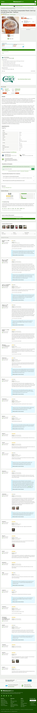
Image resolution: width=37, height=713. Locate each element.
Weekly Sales (12, 702)
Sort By (3, 232)
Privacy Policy (7, 709)
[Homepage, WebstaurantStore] (18, 1)
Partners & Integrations (4, 705)
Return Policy (23, 706)
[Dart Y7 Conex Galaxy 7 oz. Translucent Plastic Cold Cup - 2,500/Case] (6, 91)
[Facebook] (6, 695)
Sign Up (29, 680)
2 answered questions (12, 14)
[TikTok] (8, 695)
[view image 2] (8, 227)
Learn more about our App (28, 686)
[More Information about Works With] (5, 86)
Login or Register (18, 218)
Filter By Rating (27, 232)
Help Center (33, 700)
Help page (29, 486)
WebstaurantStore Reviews (14, 705)
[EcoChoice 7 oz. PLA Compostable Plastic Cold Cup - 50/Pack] (16, 91)
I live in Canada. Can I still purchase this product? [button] (11, 176)
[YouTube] (4, 695)
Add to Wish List (28, 29)
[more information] (13, 58)
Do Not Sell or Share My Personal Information (26, 709)
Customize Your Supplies (4, 703)
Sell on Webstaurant (23, 705)
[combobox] (18, 4)
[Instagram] (1, 695)
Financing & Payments (24, 703)
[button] (8, 35)
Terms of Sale (3, 709)
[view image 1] (4, 227)
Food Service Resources (14, 704)
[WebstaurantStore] (12, 690)
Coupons (12, 703)
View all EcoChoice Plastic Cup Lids (24, 79)
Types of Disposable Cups (10, 187)
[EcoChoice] (9, 79)
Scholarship (22, 704)
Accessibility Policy (17, 709)
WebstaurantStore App (4, 702)
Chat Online (32, 703)
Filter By (14, 232)
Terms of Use (12, 709)
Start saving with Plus (11, 686)
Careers (22, 702)
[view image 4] (16, 227)
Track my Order (33, 702)
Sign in (33, 21)
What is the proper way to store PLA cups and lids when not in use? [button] (13, 180)
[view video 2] (17, 661)
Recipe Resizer (3, 704)
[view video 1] (13, 530)
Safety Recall (12, 706)
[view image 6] (25, 227)
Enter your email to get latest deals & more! (9, 680)
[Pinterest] (11, 695)
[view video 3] (12, 227)
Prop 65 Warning (13, 152)
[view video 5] (21, 227)
